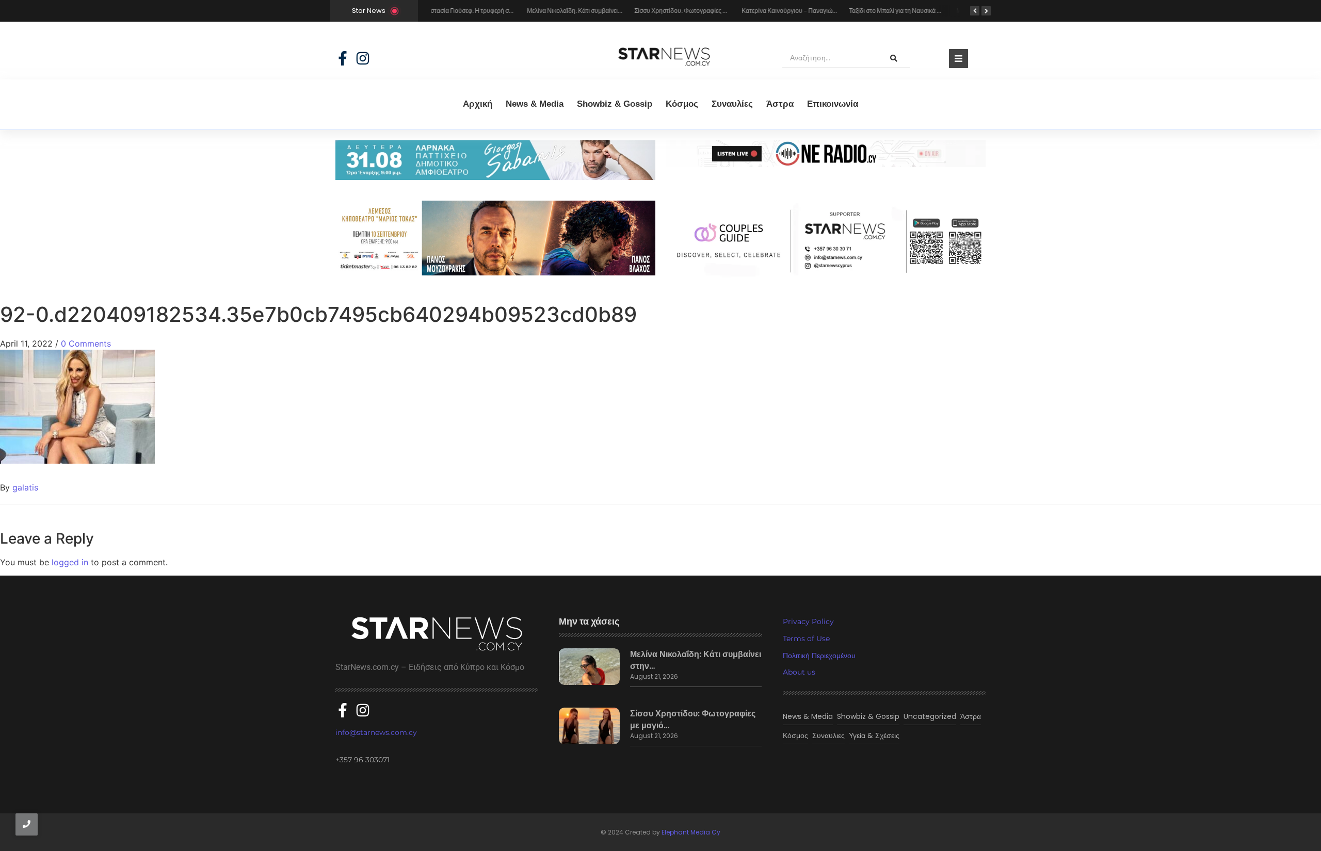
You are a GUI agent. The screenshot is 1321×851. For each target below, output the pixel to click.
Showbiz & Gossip (614, 104)
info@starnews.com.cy (376, 732)
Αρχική (477, 104)
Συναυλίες (732, 104)
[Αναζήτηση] (893, 58)
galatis (25, 487)
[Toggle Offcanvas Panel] (958, 58)
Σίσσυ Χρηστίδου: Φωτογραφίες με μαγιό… (692, 719)
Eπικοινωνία (832, 104)
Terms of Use (806, 638)
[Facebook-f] (342, 58)
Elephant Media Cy (691, 832)
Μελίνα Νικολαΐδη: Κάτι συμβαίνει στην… (695, 660)
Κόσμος (682, 104)
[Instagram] (363, 58)
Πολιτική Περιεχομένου (819, 655)
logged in (70, 562)
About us (799, 672)
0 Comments (86, 343)
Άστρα (780, 104)
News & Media (534, 104)
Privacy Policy (808, 621)
